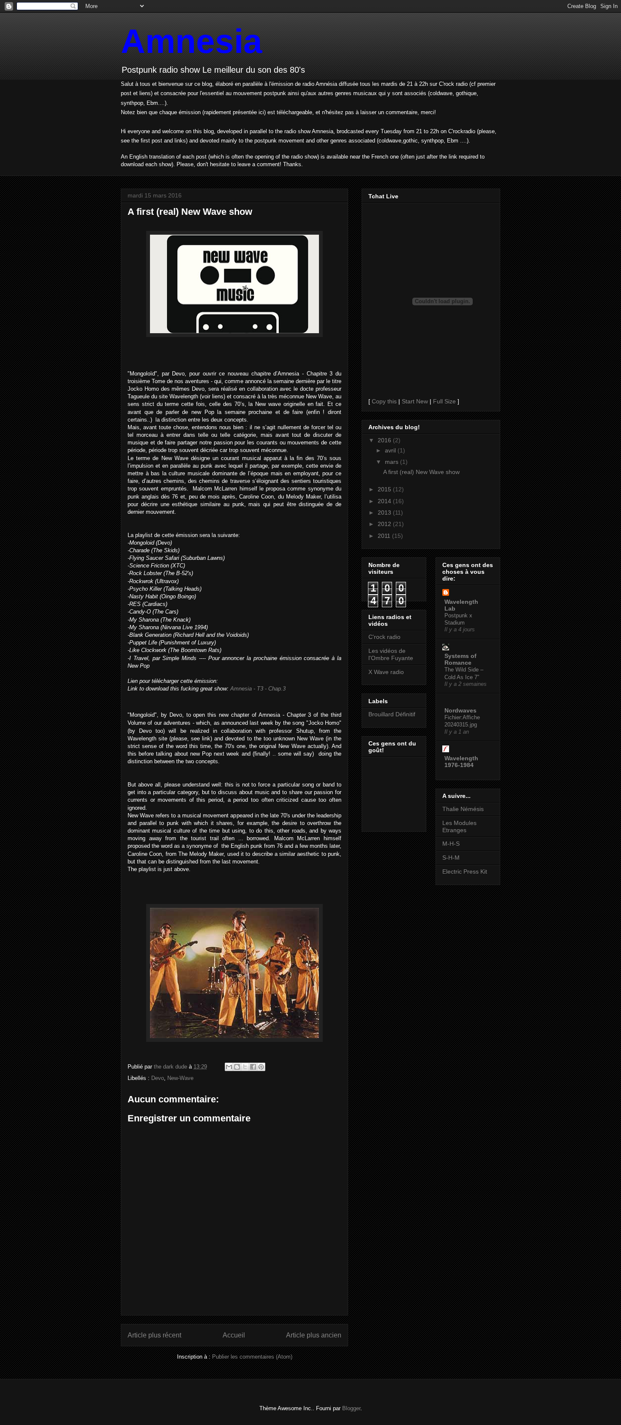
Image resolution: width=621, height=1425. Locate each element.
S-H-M (451, 857)
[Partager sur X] (245, 1067)
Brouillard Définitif (391, 714)
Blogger (351, 1408)
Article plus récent (154, 1335)
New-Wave (180, 1078)
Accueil (234, 1335)
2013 (385, 512)
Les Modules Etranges (459, 826)
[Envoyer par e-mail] (229, 1067)
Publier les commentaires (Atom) (252, 1357)
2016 (385, 440)
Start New (415, 401)
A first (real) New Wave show (421, 472)
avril (391, 450)
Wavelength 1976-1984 (461, 761)
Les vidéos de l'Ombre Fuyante (390, 654)
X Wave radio (386, 672)
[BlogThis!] (237, 1067)
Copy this (384, 401)
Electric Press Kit (464, 871)
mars (392, 461)
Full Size (444, 401)
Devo (157, 1078)
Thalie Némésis (463, 809)
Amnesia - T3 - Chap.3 (258, 688)
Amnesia (191, 41)
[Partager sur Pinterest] (261, 1067)
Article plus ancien (313, 1335)
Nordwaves (460, 710)
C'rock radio (384, 636)
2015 (385, 489)
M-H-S (451, 843)
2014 (385, 501)
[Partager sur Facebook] (253, 1067)
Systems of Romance (460, 659)
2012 (385, 524)
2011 (385, 535)
